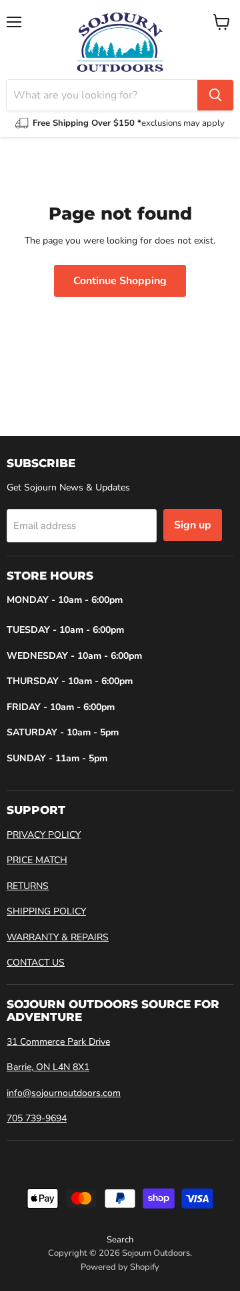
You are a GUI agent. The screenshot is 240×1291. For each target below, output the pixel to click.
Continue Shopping (120, 281)
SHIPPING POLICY (46, 911)
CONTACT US (36, 962)
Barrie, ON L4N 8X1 (48, 1067)
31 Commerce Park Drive (58, 1041)
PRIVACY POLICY (44, 835)
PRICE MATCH (37, 860)
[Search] (215, 95)
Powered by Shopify (120, 1267)
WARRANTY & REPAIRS (58, 937)
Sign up (192, 525)
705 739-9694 (37, 1118)
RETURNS (28, 886)
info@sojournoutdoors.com (64, 1093)
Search (120, 1240)
